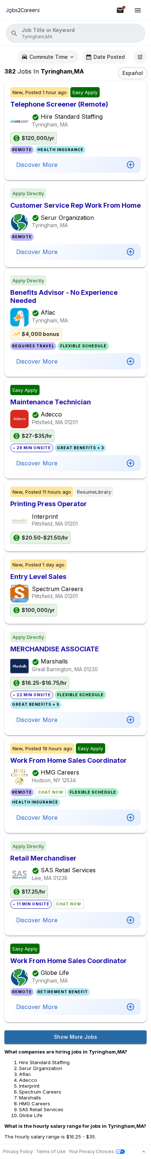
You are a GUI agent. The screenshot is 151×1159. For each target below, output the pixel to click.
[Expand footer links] (143, 1151)
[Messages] (120, 10)
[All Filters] (140, 57)
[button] (75, 33)
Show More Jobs (75, 1037)
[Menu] (137, 10)
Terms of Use (51, 1151)
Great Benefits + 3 (80, 448)
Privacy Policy (18, 1151)
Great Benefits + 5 (35, 704)
